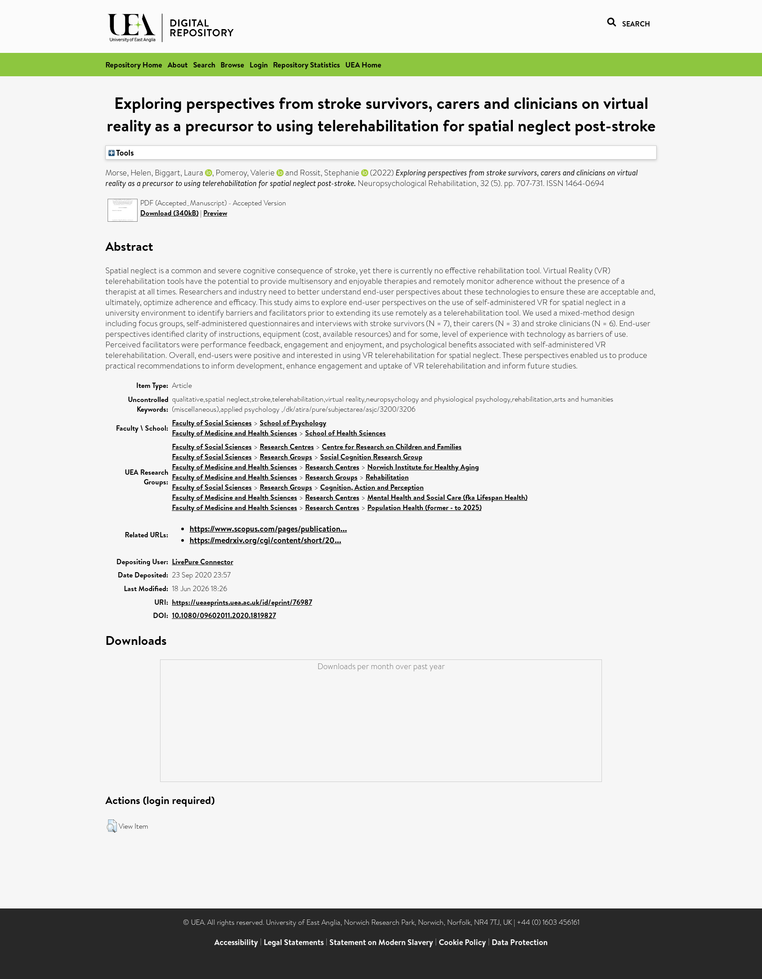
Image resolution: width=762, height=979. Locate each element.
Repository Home (133, 65)
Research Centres (287, 446)
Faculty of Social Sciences (212, 423)
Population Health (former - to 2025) (424, 507)
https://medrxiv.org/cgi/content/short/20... (265, 540)
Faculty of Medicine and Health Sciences (234, 433)
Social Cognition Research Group (371, 457)
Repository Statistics (306, 65)
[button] (112, 826)
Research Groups (286, 457)
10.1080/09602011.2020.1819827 (224, 615)
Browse (232, 65)
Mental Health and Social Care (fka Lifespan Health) (447, 497)
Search (204, 65)
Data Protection (520, 942)
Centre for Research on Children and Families (392, 446)
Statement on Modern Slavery (381, 942)
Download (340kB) (169, 213)
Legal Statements (294, 942)
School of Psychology (293, 423)
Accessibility (236, 942)
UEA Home (363, 65)
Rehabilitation (387, 477)
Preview (215, 213)
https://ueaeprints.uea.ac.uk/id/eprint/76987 (242, 602)
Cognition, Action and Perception (372, 487)
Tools (124, 152)
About (178, 65)
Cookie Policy (462, 942)
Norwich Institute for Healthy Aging (423, 467)
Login (259, 65)
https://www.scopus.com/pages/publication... (268, 528)
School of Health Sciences (345, 433)
